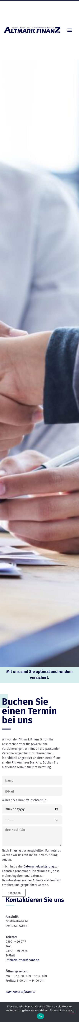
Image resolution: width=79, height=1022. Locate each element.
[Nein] (73, 1011)
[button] (69, 30)
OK (40, 1016)
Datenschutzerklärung (38, 866)
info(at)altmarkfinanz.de (23, 960)
